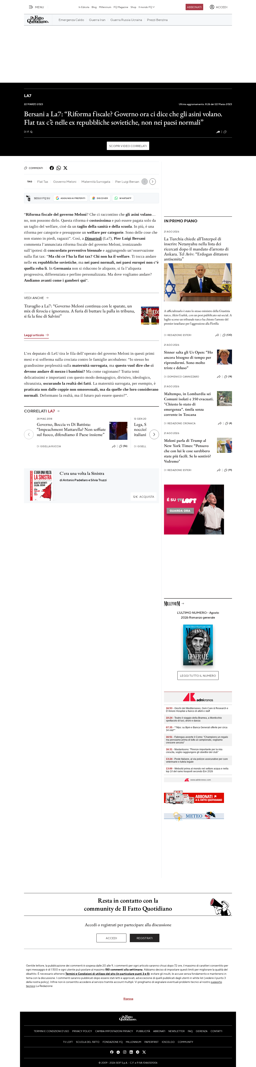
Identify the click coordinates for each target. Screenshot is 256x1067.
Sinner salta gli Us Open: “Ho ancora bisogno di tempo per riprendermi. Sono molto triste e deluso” (188, 360)
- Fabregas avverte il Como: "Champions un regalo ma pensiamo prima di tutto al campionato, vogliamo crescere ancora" (197, 740)
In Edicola (84, 7)
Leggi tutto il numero (198, 675)
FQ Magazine (121, 7)
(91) (230, 470)
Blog (94, 7)
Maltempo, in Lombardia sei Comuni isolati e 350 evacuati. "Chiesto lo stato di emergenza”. (189, 401)
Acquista (143, 496)
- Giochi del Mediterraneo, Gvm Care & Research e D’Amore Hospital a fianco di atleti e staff (197, 709)
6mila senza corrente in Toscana (184, 412)
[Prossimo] (154, 434)
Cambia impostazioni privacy (114, 1031)
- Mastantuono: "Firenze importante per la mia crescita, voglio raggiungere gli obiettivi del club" (194, 751)
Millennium (105, 7)
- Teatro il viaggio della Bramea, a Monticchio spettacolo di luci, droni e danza (194, 719)
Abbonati (194, 7)
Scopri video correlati (128, 146)
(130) (229, 335)
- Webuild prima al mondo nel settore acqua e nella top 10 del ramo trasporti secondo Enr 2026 (197, 770)
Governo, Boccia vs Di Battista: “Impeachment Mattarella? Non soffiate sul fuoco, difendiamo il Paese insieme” (71, 429)
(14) (230, 376)
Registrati (145, 938)
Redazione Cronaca (179, 423)
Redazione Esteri (177, 335)
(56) (125, 446)
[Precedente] (29, 434)
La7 (27, 95)
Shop (133, 7)
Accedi (111, 938)
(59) (229, 131)
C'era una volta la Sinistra (82, 473)
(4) (230, 423)
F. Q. (28, 131)
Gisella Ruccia (49, 446)
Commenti (36, 168)
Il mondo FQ (145, 7)
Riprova (128, 998)
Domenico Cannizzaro (181, 376)
